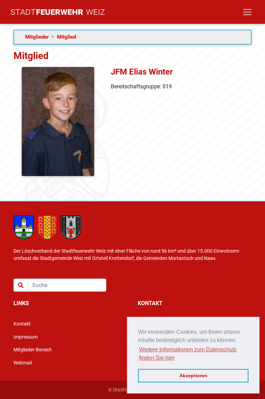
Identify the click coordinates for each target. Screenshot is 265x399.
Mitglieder (37, 37)
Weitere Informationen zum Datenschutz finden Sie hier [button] (188, 354)
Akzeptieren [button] (193, 375)
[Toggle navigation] (247, 12)
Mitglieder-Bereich (32, 350)
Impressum (25, 337)
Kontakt (22, 324)
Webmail (22, 363)
